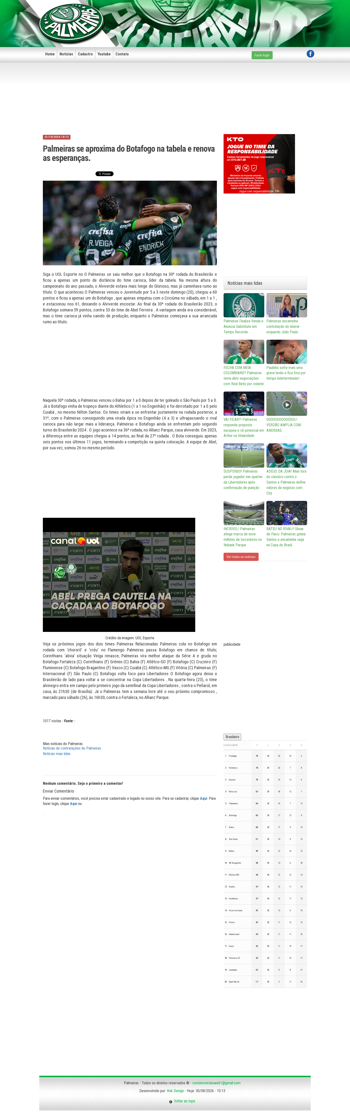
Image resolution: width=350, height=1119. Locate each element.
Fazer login (262, 55)
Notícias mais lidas (56, 753)
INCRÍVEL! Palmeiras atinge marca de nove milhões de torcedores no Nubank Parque (243, 537)
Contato (122, 54)
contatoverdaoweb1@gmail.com (216, 1083)
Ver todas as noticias (241, 557)
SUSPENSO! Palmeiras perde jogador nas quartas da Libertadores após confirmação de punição (243, 479)
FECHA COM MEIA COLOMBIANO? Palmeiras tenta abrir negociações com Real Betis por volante (244, 375)
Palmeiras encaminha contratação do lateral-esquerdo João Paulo (283, 326)
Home (50, 54)
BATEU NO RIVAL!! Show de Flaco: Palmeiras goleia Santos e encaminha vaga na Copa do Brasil (285, 537)
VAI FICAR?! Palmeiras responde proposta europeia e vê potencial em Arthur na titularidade (244, 427)
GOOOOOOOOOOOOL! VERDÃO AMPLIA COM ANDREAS (283, 425)
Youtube (104, 54)
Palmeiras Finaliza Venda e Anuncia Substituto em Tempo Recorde (243, 326)
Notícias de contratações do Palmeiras (72, 748)
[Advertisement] (227, 16)
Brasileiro (232, 737)
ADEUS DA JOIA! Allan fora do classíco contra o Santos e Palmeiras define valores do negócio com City (286, 482)
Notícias (66, 54)
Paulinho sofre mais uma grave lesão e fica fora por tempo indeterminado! (286, 373)
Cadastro (85, 54)
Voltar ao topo (183, 1101)
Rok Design (175, 1091)
